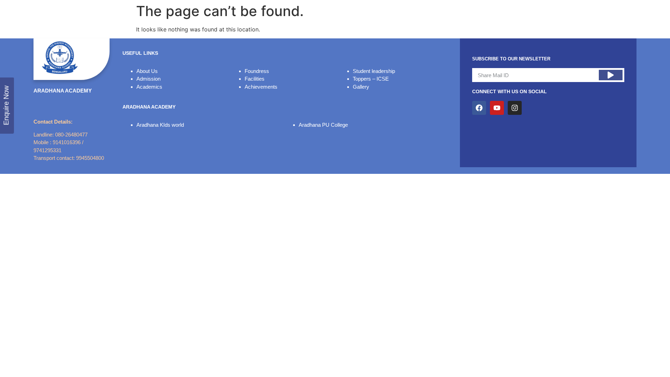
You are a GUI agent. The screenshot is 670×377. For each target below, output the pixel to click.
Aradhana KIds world (160, 125)
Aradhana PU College (323, 125)
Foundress (257, 71)
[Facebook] (479, 108)
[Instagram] (515, 108)
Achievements (261, 87)
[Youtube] (497, 108)
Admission (148, 79)
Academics (149, 87)
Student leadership (374, 71)
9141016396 (67, 142)
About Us (147, 71)
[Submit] (610, 75)
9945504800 (90, 158)
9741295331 (47, 150)
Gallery (361, 87)
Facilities (255, 79)
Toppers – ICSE (371, 79)
